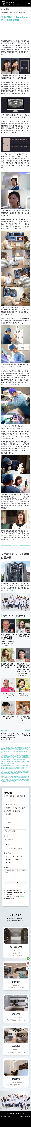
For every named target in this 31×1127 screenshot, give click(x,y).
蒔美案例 (7, 9)
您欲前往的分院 (9, 853)
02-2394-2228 (16, 950)
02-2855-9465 (16, 1050)
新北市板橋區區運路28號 (16, 987)
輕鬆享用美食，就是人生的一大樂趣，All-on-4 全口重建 (8, 665)
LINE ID (6, 844)
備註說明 (6, 867)
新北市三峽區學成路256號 (16, 1085)
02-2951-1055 (16, 985)
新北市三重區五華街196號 (16, 1052)
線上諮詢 (10, 590)
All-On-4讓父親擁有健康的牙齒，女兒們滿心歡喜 (8, 695)
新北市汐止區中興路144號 (16, 1020)
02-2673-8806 (16, 1082)
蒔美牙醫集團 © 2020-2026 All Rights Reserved (15, 1116)
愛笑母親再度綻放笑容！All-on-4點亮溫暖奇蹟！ (23, 718)
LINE (23, 896)
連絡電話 (7, 827)
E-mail (6, 836)
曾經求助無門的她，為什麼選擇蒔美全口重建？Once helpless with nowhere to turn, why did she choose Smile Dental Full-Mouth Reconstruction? (23, 669)
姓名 (6, 819)
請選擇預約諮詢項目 (10, 804)
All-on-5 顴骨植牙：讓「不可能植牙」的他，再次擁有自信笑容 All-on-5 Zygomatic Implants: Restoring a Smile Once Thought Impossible (7, 640)
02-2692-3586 (16, 1017)
